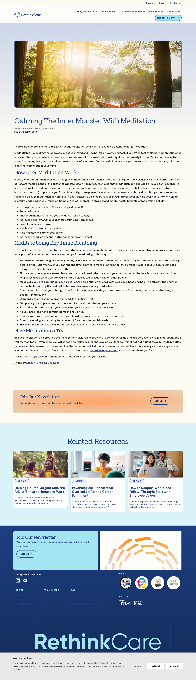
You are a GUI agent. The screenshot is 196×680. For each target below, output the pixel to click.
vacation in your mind (103, 350)
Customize (136, 666)
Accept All (174, 666)
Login (46, 603)
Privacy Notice (77, 595)
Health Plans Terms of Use (84, 607)
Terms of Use (77, 599)
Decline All (155, 666)
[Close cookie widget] (193, 655)
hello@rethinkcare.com (28, 574)
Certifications (23, 603)
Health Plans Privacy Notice (84, 603)
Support (48, 599)
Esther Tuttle (34, 363)
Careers (20, 607)
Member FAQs (51, 595)
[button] (109, 12)
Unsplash (54, 363)
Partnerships (22, 595)
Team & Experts (24, 599)
